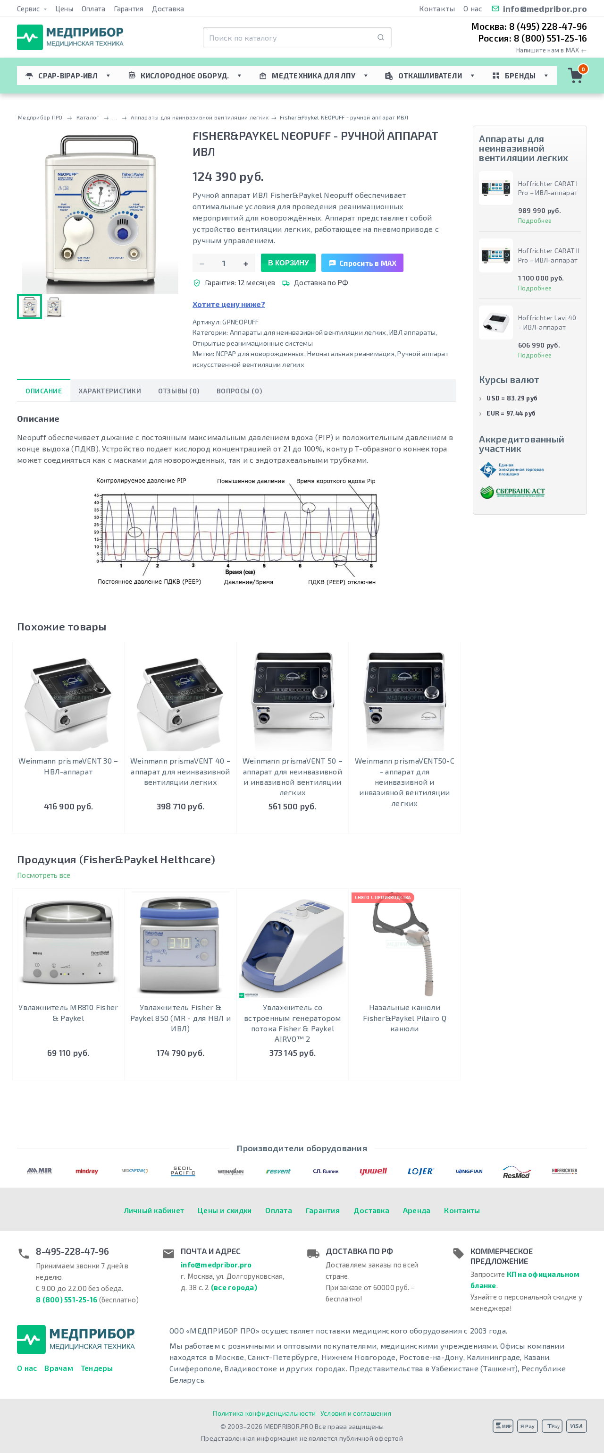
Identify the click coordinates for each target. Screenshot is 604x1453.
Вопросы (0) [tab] (239, 391)
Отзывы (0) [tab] (179, 391)
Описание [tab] (43, 391)
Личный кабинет (154, 1210)
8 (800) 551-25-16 (66, 1299)
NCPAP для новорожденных (260, 353)
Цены (64, 8)
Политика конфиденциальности (264, 1413)
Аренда (417, 1210)
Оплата (94, 8)
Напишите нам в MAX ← (551, 50)
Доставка (168, 8)
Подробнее (404, 824)
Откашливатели (430, 75)
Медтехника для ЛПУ (313, 75)
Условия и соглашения (355, 1413)
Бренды (520, 75)
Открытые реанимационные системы (253, 343)
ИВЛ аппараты (412, 332)
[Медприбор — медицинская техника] (70, 38)
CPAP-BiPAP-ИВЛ (68, 75)
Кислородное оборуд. (185, 75)
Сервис (29, 8)
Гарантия (128, 8)
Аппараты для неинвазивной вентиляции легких (308, 332)
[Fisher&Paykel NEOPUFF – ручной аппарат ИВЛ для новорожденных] (54, 306)
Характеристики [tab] (110, 391)
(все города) (234, 1287)
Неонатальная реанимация (350, 353)
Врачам (58, 1367)
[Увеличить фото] (100, 210)
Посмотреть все (44, 875)
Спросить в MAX (368, 263)
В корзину (288, 263)
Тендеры (97, 1367)
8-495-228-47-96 (72, 1251)
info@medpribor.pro (545, 8)
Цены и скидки (225, 1210)
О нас (472, 8)
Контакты (437, 8)
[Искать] (381, 37)
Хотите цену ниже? (229, 303)
